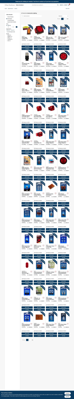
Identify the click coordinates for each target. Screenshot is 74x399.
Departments (10, 8)
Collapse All (8, 30)
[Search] (58, 5)
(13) (10, 36)
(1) (9, 40)
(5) (10, 39)
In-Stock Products (11, 20)
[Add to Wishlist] (31, 37)
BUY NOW (27, 101)
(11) (10, 37)
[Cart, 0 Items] (68, 5)
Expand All (12, 30)
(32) (9, 35)
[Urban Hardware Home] (10, 5)
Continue (67, 393)
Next (67, 18)
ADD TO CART (27, 46)
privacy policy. (7, 396)
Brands (16, 8)
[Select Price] (16, 27)
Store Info (67, 8)
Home (6, 8)
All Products (10, 18)
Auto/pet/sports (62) (11, 31)
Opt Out (67, 396)
